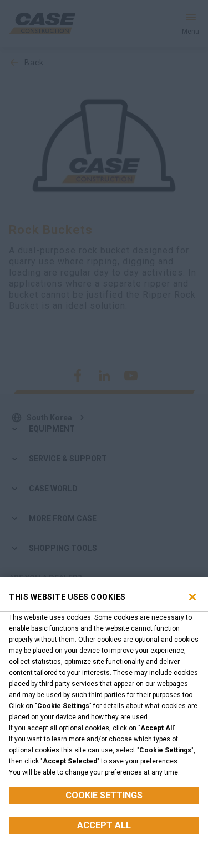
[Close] (192, 597)
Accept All (104, 825)
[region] (104, 712)
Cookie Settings (104, 795)
